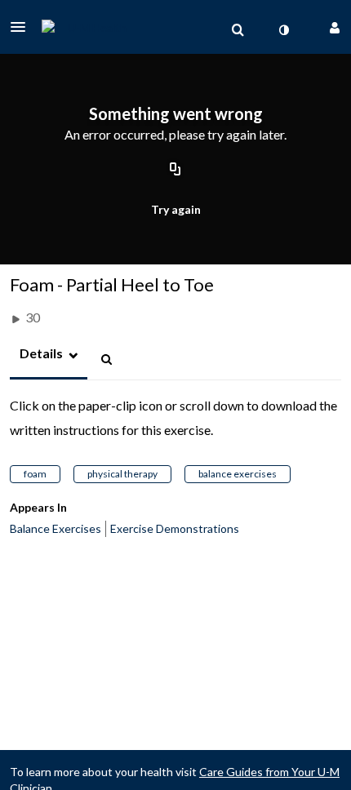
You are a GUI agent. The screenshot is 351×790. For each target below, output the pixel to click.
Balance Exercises (55, 528)
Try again (176, 209)
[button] (23, 27)
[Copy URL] (175, 170)
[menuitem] (237, 30)
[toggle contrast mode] (283, 30)
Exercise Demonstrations (174, 528)
